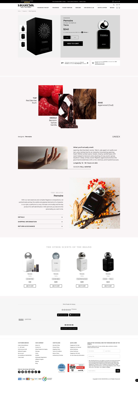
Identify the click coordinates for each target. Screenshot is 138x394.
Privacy (108, 367)
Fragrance (24, 11)
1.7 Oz (67, 37)
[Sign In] (117, 7)
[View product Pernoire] (30, 262)
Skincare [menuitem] (78, 7)
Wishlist (37, 355)
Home (19, 11)
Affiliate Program (39, 359)
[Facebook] (19, 371)
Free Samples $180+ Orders (59, 1)
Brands (37, 361)
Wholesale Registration (41, 357)
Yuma (29, 276)
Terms (103, 367)
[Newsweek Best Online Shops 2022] (76, 368)
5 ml (75, 37)
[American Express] (20, 378)
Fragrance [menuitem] (55, 7)
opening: (76, 150)
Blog (36, 363)
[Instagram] (32, 371)
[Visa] (24, 378)
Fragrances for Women (75, 347)
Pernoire (68, 20)
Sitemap (37, 351)
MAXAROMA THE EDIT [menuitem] (43, 7)
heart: (75, 154)
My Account (21, 353)
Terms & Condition (57, 351)
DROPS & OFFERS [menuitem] (102, 7)
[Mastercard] (28, 378)
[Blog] (39, 371)
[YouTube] (29, 371)
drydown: (76, 158)
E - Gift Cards (21, 347)
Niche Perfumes (74, 349)
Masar (108, 276)
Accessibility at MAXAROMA (25, 355)
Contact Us (38, 347)
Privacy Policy (56, 347)
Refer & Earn (82, 1)
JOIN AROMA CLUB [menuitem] (89, 7)
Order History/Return (23, 345)
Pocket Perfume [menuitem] (67, 7)
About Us (37, 345)
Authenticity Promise (58, 355)
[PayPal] (36, 378)
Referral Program (22, 351)
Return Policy (56, 353)
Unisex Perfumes (74, 351)
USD (117, 4)
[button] (23, 28)
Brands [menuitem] (112, 7)
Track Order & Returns (72, 1)
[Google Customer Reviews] (47, 378)
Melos (82, 276)
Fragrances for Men (74, 345)
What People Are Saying (41, 349)
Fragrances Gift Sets (75, 353)
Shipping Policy (56, 349)
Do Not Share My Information (77, 355)
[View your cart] (119, 7)
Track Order (21, 357)
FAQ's (36, 353)
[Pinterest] (26, 371)
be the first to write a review (69, 328)
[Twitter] (22, 371)
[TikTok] (35, 371)
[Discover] (32, 378)
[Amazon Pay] (40, 378)
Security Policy (56, 345)
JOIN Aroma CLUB (22, 349)
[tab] (40, 217)
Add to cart (73, 44)
